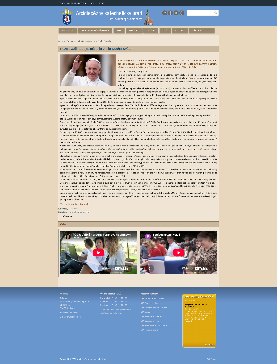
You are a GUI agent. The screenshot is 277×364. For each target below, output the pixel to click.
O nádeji (74, 208)
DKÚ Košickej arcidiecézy (152, 316)
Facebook (170, 12)
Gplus (181, 12)
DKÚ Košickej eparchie (151, 330)
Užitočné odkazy (202, 30)
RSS (164, 12)
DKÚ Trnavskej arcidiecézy (152, 299)
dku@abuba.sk (74, 317)
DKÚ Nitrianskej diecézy (151, 303)
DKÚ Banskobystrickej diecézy (154, 307)
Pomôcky (134, 30)
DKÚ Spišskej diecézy (150, 321)
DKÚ (165, 30)
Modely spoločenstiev (80, 212)
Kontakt (179, 30)
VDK (119, 30)
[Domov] (107, 24)
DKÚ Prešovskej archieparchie (154, 325)
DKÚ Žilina (145, 312)
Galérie (151, 30)
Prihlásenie (212, 359)
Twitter (176, 12)
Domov (61, 41)
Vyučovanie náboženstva (95, 30)
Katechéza (67, 30)
